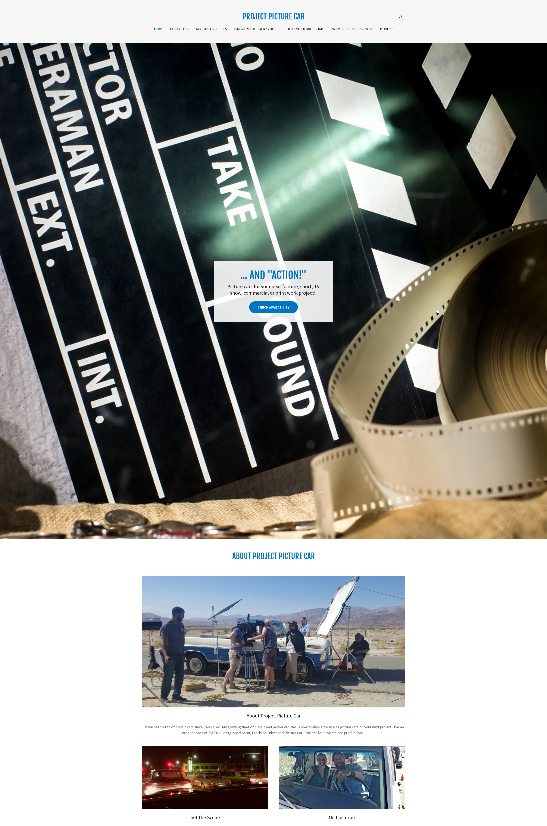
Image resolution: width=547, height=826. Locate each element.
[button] (401, 16)
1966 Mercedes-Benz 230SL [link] (255, 29)
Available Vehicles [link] (211, 29)
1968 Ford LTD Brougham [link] (303, 29)
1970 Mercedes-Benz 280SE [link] (351, 29)
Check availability (273, 307)
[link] (274, 18)
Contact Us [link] (179, 29)
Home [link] (158, 29)
